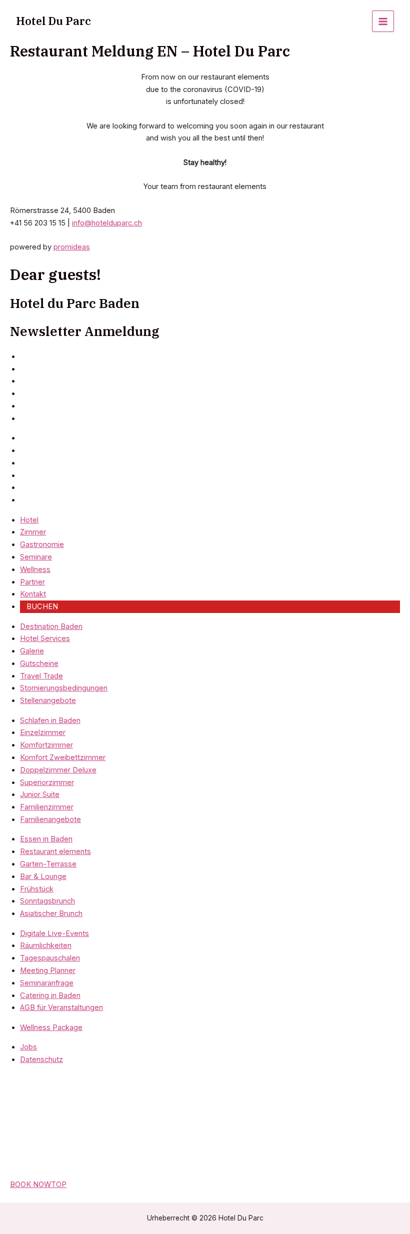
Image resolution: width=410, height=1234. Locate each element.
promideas (72, 247)
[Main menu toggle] (383, 21)
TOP (58, 1184)
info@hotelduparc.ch (107, 223)
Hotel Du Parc (53, 21)
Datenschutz (41, 1059)
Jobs (28, 1047)
